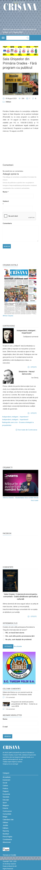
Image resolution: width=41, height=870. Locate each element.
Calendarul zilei (8, 820)
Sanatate (6, 797)
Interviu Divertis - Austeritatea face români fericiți (20, 498)
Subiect (6, 202)
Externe (5, 808)
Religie (5, 817)
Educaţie (6, 800)
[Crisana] (20, 7)
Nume (6, 192)
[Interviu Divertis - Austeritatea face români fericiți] (20, 483)
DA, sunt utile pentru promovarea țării (19, 636)
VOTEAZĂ (8, 646)
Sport (5, 803)
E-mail (5, 727)
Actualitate (6, 777)
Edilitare (5, 828)
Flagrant (6, 791)
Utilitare (8, 102)
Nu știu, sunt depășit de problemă (18, 639)
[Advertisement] (19, 448)
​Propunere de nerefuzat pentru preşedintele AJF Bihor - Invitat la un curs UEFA (24, 704)
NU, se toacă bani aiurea (14, 633)
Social (5, 783)
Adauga (7, 736)
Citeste (34, 367)
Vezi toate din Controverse (27, 430)
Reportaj (6, 831)
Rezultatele (18, 646)
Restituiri (6, 834)
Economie (6, 794)
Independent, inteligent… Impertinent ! (15, 417)
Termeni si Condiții (9, 855)
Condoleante (7, 839)
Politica (5, 788)
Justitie (5, 825)
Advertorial (6, 842)
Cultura (5, 786)
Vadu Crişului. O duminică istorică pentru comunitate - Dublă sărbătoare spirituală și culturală (20, 596)
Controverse (9, 326)
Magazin (6, 805)
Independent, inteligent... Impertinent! (15, 420)
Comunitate (8, 567)
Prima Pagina (7, 837)
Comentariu (6, 223)
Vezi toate (34, 500)
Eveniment (6, 780)
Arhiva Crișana (8, 316)
